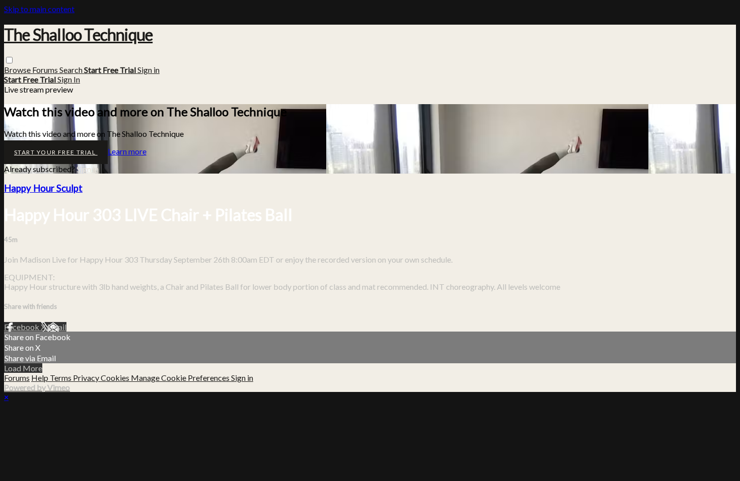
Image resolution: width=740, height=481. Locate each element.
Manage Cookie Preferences (181, 377)
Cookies (116, 377)
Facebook (22, 327)
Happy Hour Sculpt (43, 188)
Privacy (87, 377)
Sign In (68, 79)
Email (56, 327)
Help (40, 377)
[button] (9, 60)
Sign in (148, 69)
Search (71, 69)
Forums (45, 69)
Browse (18, 69)
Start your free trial (56, 152)
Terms (61, 377)
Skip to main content (39, 9)
